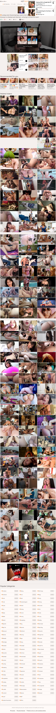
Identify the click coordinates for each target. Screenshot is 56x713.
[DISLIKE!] (4, 19)
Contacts (13, 710)
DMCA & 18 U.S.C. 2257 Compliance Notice (37, 710)
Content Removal (21, 710)
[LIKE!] (1, 19)
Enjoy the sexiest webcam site (22, 56)
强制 (25, 4)
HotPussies (28, 1)
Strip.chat (21, 60)
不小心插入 (13, 4)
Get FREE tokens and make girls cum (22, 65)
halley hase (19, 4)
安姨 (28, 4)
